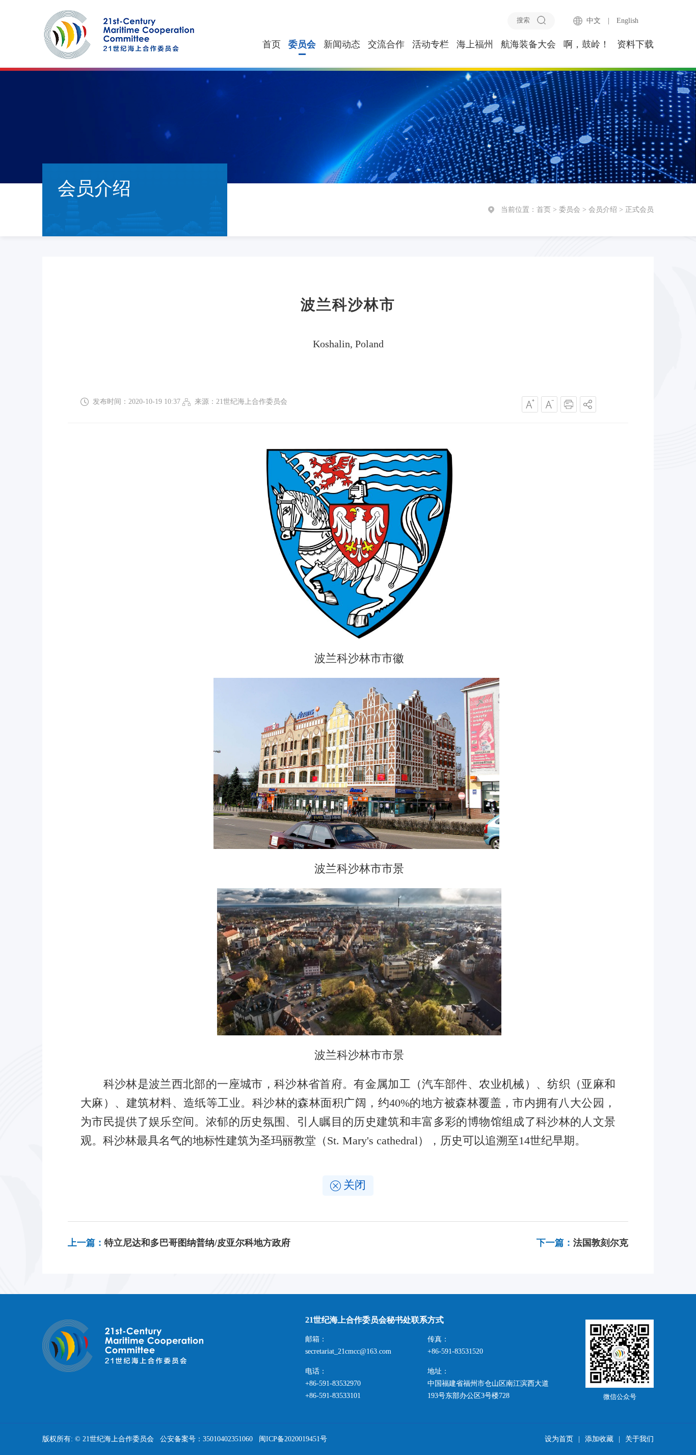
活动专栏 (430, 44)
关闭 (354, 1184)
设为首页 (559, 1439)
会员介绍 (602, 209)
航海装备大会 (528, 44)
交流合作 (386, 44)
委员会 (302, 44)
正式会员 (639, 209)
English (627, 20)
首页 (271, 44)
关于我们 (639, 1439)
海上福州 (475, 44)
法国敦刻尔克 (582, 1243)
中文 (593, 20)
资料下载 (635, 44)
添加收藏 (599, 1439)
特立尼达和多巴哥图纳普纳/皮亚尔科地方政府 (179, 1243)
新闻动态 (342, 44)
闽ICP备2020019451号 (293, 1439)
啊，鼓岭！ (586, 44)
